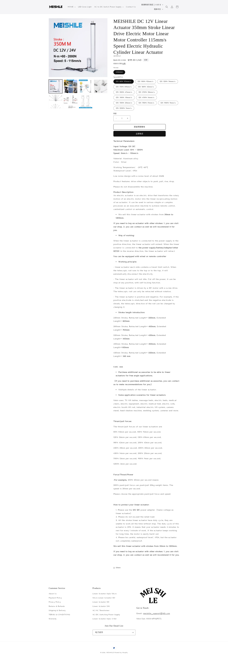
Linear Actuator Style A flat (104, 619)
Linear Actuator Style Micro (105, 594)
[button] (71, 6)
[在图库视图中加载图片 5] (55, 101)
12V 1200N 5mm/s (124, 108)
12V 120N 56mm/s (168, 81)
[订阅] (132, 632)
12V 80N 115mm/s (123, 81)
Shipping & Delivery (57, 610)
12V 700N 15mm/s (146, 103)
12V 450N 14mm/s (146, 97)
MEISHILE (110, 652)
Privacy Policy (55, 602)
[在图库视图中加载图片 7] (86, 101)
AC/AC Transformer (101, 610)
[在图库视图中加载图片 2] (70, 86)
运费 (123, 63)
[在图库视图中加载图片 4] (100, 86)
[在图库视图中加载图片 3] (86, 86)
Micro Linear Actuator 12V (104, 598)
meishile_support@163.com (156, 613)
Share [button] (118, 568)
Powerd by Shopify (121, 652)
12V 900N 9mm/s (168, 103)
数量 (115, 113)
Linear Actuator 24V (101, 606)
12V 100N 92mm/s (145, 81)
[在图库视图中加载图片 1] (55, 86)
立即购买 (139, 134)
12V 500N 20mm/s (124, 103)
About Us (53, 594)
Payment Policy (55, 598)
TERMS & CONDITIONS (59, 615)
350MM (119, 72)
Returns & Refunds (57, 606)
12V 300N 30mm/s (124, 97)
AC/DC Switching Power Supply (106, 615)
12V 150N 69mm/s (124, 87)
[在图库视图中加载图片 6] (70, 101)
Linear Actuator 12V (101, 602)
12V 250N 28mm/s (147, 92)
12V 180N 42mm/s (146, 87)
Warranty (53, 619)
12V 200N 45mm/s (124, 92)
